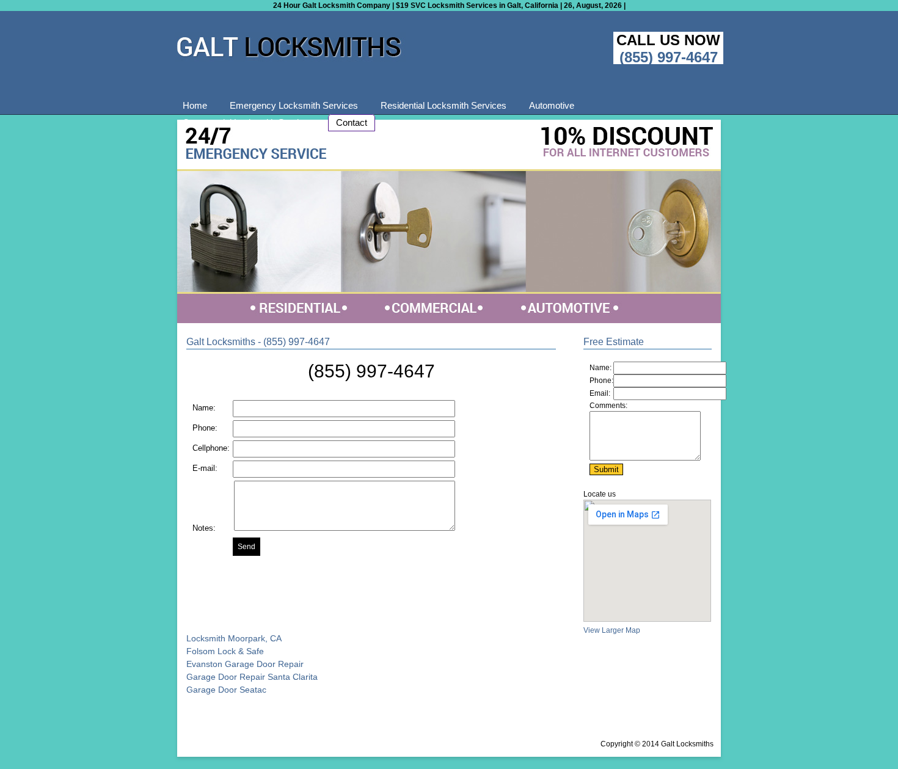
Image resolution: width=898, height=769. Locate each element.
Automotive (551, 105)
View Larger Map (611, 630)
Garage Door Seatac (226, 689)
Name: (600, 367)
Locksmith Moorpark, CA (234, 638)
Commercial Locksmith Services (248, 122)
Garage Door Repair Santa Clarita (252, 677)
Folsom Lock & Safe (225, 651)
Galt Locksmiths (687, 744)
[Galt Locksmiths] (290, 59)
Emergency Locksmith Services (294, 105)
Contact (351, 122)
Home (195, 105)
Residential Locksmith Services (443, 105)
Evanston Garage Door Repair (245, 664)
